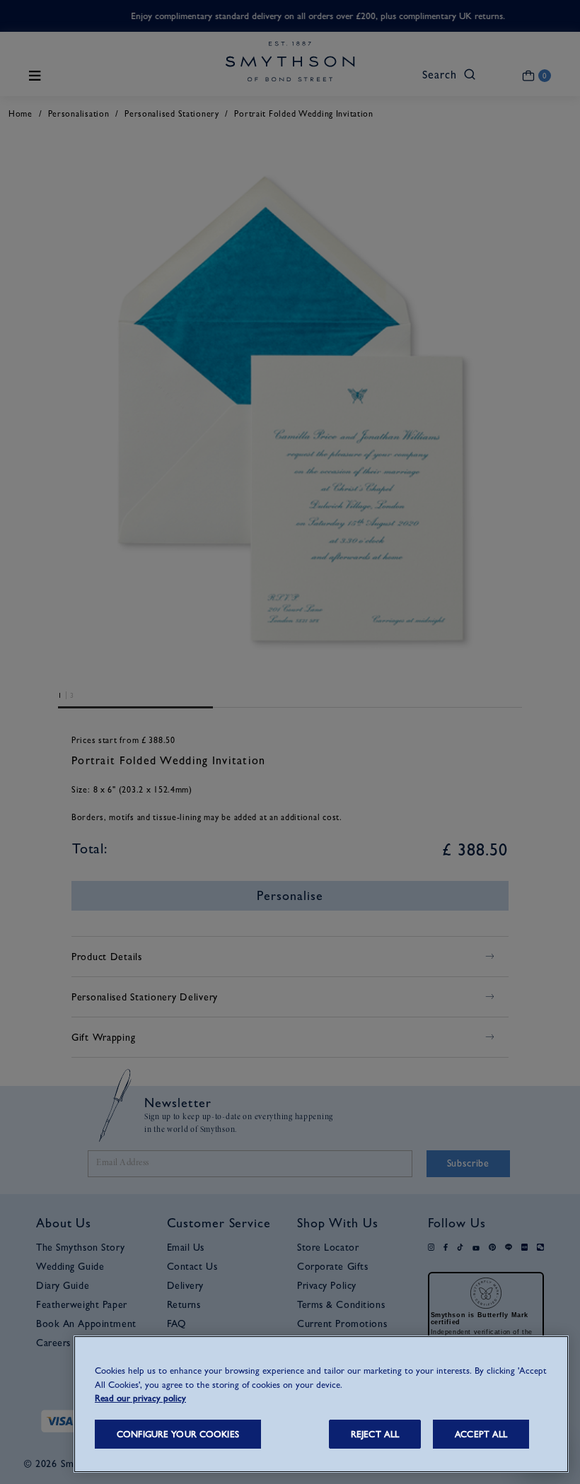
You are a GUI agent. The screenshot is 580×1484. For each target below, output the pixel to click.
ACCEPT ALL (481, 1434)
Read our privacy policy (140, 1398)
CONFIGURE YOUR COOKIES (178, 1434)
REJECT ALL (375, 1434)
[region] (321, 1404)
